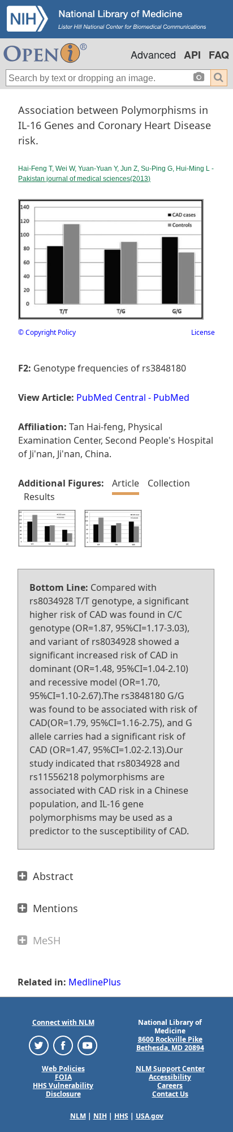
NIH (100, 1116)
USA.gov (149, 1116)
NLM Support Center (170, 1068)
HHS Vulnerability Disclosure (63, 1090)
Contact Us (170, 1094)
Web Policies (63, 1068)
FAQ (219, 54)
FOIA (63, 1077)
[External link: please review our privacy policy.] (39, 1045)
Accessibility (170, 1077)
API (192, 54)
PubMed (171, 397)
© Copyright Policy (47, 332)
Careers (170, 1085)
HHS (121, 1116)
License (203, 332)
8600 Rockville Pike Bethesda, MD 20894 (170, 1043)
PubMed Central (111, 397)
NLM (78, 1116)
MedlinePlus (94, 982)
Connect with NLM (63, 1022)
